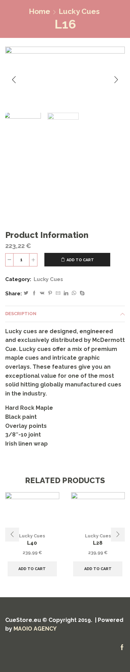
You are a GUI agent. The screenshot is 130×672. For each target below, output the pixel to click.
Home (39, 11)
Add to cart (80, 260)
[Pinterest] (50, 293)
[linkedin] (66, 293)
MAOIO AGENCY (35, 628)
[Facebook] (34, 293)
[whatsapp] (74, 293)
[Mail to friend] (58, 293)
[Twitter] (26, 293)
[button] (14, 79)
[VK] (42, 293)
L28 (98, 543)
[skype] (81, 293)
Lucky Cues (79, 11)
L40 (32, 543)
